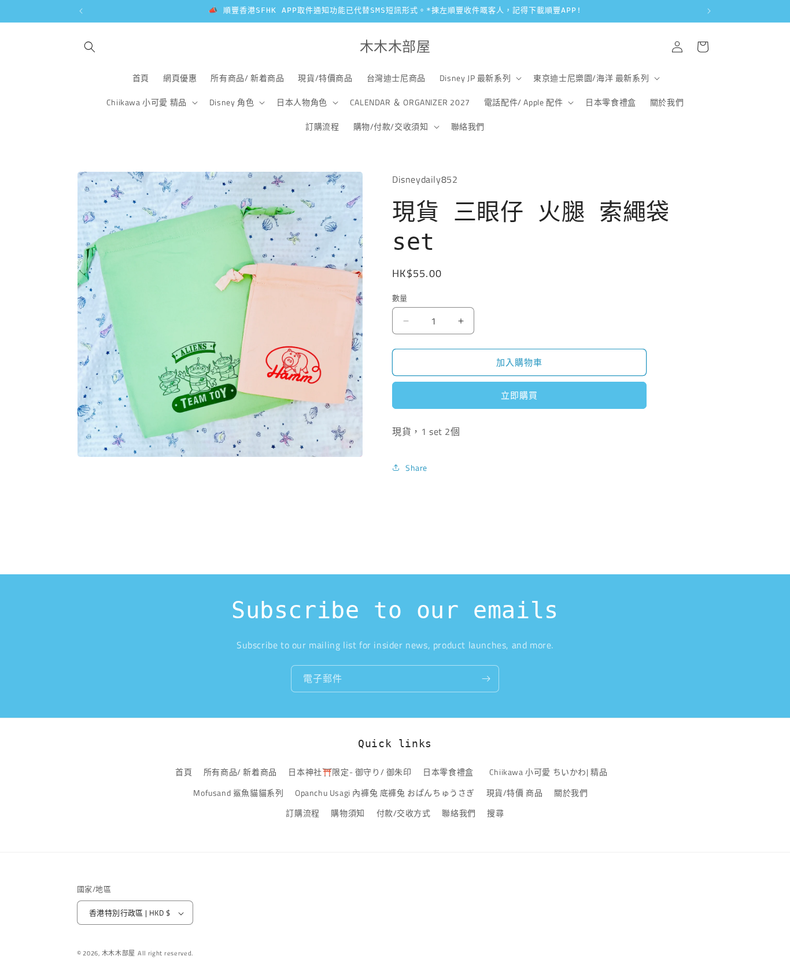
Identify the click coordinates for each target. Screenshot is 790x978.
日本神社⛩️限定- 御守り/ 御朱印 (349, 772)
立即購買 (519, 395)
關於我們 (571, 793)
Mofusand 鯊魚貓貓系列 (238, 793)
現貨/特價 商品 (514, 793)
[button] (89, 47)
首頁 (183, 772)
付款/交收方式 (403, 813)
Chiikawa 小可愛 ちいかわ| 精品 (550, 772)
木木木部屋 (119, 953)
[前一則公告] (81, 11)
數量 (400, 298)
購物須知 (347, 813)
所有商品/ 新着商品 (240, 772)
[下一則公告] (709, 11)
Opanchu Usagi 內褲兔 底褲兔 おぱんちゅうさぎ (385, 793)
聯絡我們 (458, 813)
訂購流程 (302, 813)
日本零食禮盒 (448, 772)
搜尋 (495, 813)
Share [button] (416, 468)
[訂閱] (486, 678)
